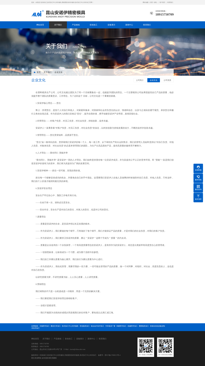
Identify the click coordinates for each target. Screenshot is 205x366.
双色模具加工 (85, 326)
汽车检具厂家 (110, 326)
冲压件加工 (35, 328)
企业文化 (58, 72)
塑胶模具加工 (144, 326)
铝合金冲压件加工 (97, 326)
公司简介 (140, 80)
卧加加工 (93, 25)
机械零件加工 (133, 326)
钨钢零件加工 (121, 326)
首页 (39, 72)
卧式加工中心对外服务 (70, 326)
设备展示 (111, 25)
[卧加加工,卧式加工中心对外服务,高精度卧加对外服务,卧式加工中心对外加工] (59, 11)
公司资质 (167, 80)
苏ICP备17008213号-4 (112, 355)
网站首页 (40, 25)
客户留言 (162, 2)
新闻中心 (129, 25)
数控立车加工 (56, 326)
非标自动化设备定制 (157, 326)
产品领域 (76, 25)
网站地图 (145, 2)
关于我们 (58, 25)
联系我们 (170, 2)
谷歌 (155, 2)
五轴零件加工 (45, 326)
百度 (151, 2)
